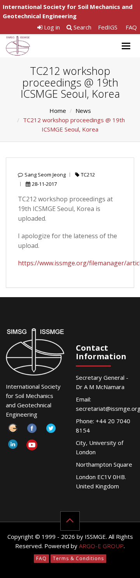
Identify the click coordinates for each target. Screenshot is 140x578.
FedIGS (107, 27)
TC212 (88, 174)
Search (81, 27)
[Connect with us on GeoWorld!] (12, 430)
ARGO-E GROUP (101, 546)
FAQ (131, 27)
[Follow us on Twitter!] (51, 430)
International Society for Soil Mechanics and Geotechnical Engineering (68, 11)
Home (57, 110)
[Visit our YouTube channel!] (31, 446)
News (83, 110)
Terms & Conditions (78, 558)
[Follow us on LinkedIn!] (12, 446)
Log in (51, 27)
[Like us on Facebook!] (31, 430)
